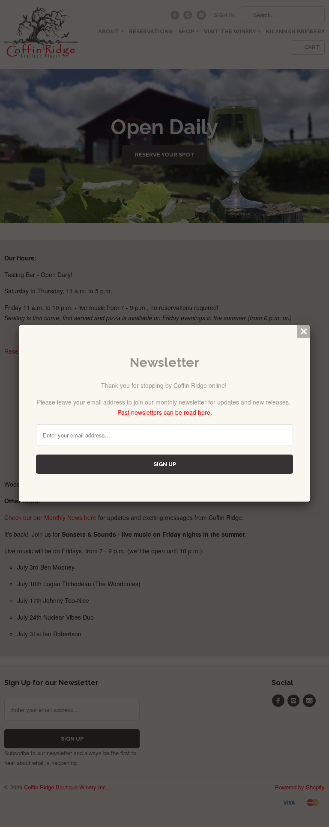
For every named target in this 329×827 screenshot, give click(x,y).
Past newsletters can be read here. (164, 412)
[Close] (303, 331)
